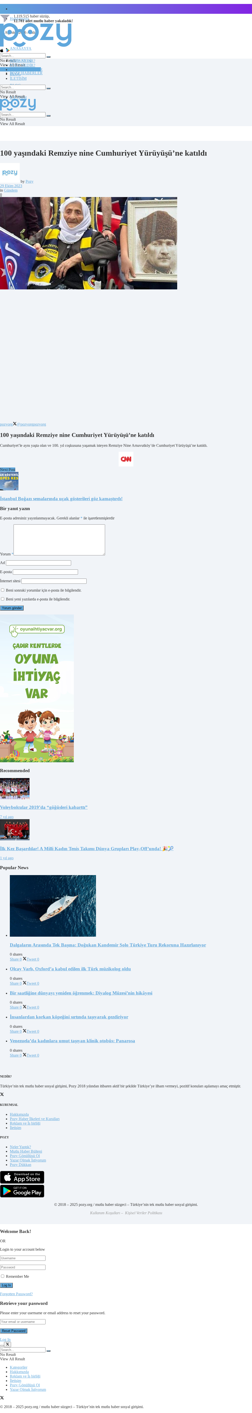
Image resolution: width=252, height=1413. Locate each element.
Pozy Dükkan (20, 1165)
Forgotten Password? (16, 1294)
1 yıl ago (7, 858)
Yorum (7, 554)
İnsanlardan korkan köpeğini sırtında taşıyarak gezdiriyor (69, 1016)
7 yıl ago (7, 817)
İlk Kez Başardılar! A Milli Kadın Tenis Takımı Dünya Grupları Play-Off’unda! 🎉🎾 (86, 848)
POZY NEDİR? (22, 65)
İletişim (15, 9)
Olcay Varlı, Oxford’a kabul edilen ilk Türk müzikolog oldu (70, 968)
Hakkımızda (19, 1114)
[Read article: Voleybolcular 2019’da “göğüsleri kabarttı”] (126, 789)
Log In (5, 1339)
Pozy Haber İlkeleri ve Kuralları (35, 1119)
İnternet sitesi (10, 581)
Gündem (10, 190)
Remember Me (17, 1276)
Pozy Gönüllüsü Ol (25, 1156)
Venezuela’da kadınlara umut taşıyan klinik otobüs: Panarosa (72, 1040)
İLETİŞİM (18, 78)
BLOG (15, 74)
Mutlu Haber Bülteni (26, 1151)
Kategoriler (18, 1367)
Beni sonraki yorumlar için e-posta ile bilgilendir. (43, 590)
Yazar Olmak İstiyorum (28, 1160)
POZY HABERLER (26, 73)
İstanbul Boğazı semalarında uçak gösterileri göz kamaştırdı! (61, 498)
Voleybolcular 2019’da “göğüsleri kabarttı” (44, 807)
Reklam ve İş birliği (25, 1123)
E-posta (6, 572)
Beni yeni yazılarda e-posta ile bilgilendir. (38, 599)
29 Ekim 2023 (11, 186)
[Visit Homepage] (35, 46)
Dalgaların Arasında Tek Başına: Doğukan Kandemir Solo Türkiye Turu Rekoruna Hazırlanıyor (108, 945)
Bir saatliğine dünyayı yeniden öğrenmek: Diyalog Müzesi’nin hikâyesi (81, 993)
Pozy (29, 181)
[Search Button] (48, 57)
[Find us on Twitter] (2, 1398)
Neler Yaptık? (20, 1147)
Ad (2, 563)
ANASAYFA (21, 48)
